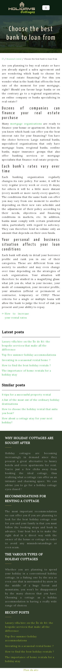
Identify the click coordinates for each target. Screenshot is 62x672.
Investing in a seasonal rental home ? (26, 360)
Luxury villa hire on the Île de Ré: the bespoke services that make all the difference (26, 345)
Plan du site (31, 670)
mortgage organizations (26, 123)
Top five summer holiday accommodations (29, 354)
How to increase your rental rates (17, 315)
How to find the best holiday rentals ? (26, 365)
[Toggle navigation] (46, 7)
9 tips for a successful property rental (26, 394)
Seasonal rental (14, 59)
